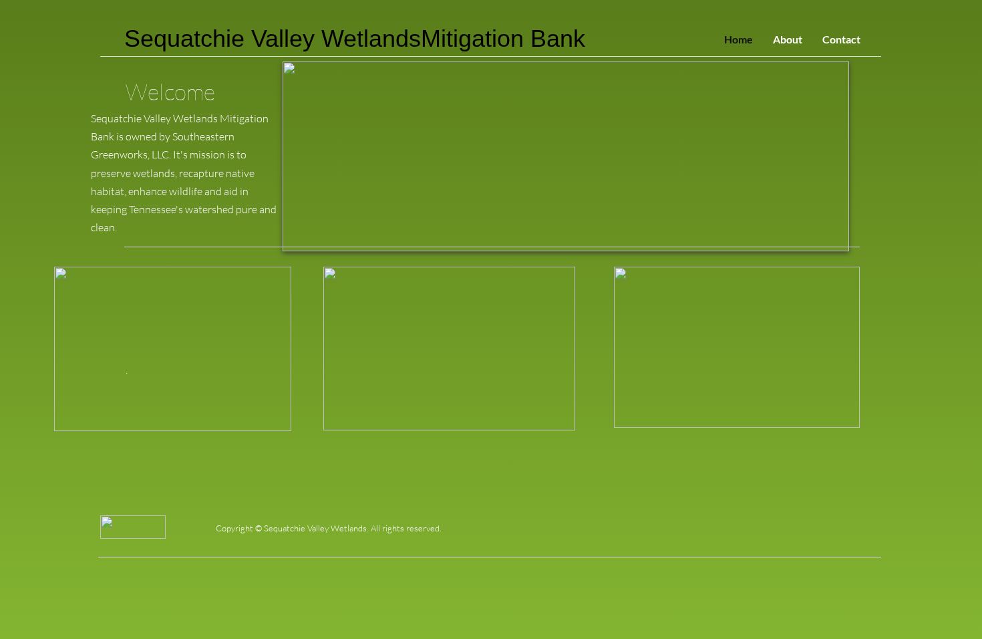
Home (738, 39)
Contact (841, 39)
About (787, 39)
